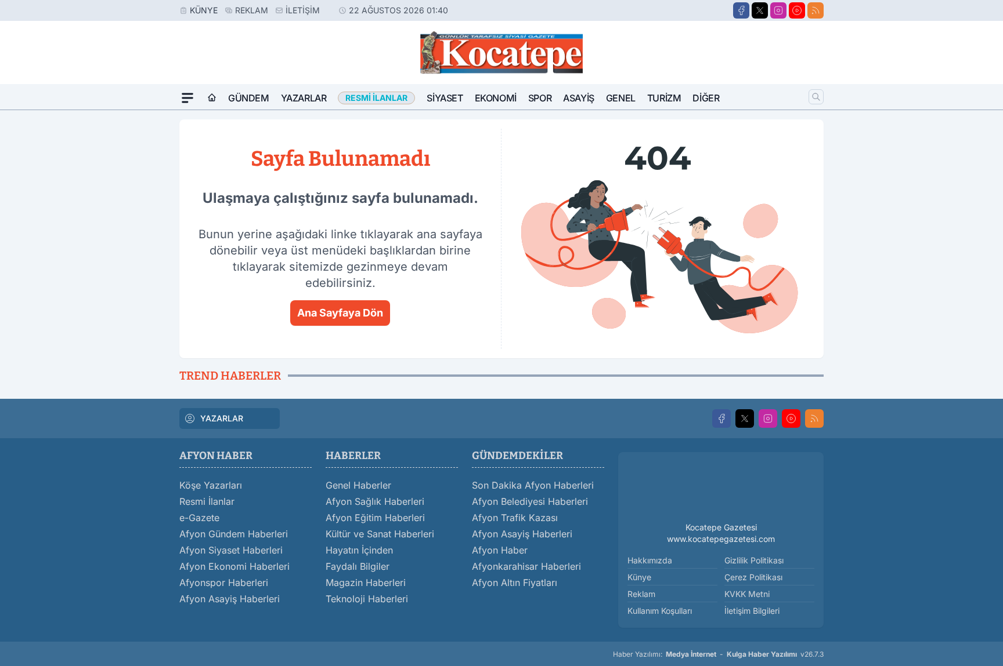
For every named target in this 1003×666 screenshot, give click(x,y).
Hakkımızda (649, 560)
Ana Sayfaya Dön (340, 313)
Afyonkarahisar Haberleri (526, 566)
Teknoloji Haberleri (367, 599)
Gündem (248, 98)
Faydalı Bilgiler (357, 566)
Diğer (705, 98)
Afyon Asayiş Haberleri (229, 599)
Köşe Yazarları (210, 485)
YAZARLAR (221, 418)
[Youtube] (797, 10)
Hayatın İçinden (359, 550)
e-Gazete (199, 517)
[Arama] (816, 96)
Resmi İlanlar (206, 501)
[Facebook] (741, 10)
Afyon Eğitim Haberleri (375, 517)
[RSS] (815, 10)
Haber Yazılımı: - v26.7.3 (718, 654)
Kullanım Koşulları (659, 611)
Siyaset (445, 98)
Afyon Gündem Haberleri (233, 534)
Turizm (664, 98)
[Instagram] (778, 10)
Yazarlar (304, 98)
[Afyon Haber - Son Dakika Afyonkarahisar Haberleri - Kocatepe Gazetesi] (721, 489)
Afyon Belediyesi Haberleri (530, 501)
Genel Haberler (358, 485)
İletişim (303, 10)
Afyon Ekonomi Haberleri (234, 566)
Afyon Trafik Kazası (515, 517)
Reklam (251, 10)
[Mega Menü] (187, 98)
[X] (760, 10)
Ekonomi (496, 98)
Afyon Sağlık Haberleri (375, 501)
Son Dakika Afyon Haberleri (533, 485)
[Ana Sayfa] (212, 98)
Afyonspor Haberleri (223, 582)
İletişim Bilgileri (752, 611)
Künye (204, 10)
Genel (621, 98)
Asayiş (578, 98)
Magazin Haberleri (366, 582)
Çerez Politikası (753, 577)
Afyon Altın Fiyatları (514, 582)
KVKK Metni (747, 594)
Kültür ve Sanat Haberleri (380, 534)
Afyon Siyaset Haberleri (231, 550)
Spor (539, 98)
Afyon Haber (500, 550)
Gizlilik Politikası (754, 560)
